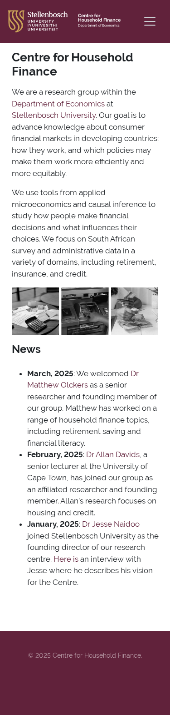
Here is (65, 559)
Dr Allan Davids (113, 454)
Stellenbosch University (54, 115)
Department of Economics (58, 103)
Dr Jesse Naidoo (111, 524)
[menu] (150, 21)
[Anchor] (48, 348)
